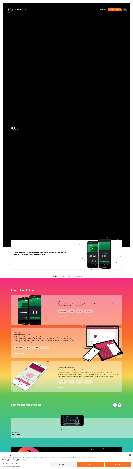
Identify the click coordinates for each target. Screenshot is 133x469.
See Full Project (62, 317)
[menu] (125, 9)
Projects (102, 9)
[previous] (115, 405)
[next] (120, 405)
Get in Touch (115, 9)
